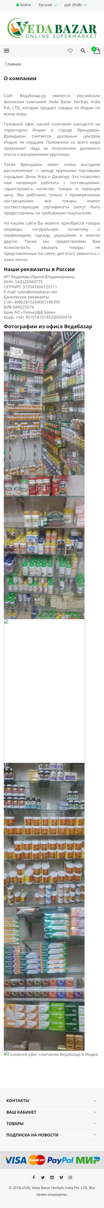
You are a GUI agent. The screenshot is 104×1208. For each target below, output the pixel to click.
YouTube (52, 1177)
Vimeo (61, 1177)
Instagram (70, 1177)
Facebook (33, 1177)
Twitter (42, 1177)
